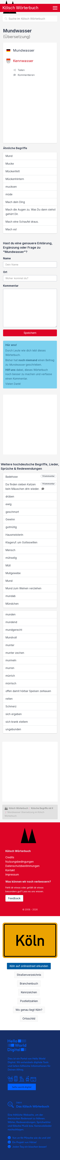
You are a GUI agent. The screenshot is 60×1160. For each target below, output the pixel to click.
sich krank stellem (17, 721)
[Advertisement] (30, 112)
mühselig (11, 557)
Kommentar (10, 285)
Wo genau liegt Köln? (29, 1009)
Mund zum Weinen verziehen (23, 588)
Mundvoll (11, 637)
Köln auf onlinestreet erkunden (29, 966)
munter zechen (15, 652)
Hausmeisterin (14, 534)
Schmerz (11, 706)
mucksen (11, 186)
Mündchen (12, 603)
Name (7, 258)
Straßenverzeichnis (29, 974)
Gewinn (10, 519)
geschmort (12, 511)
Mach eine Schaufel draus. (22, 221)
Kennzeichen (29, 992)
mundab (11, 596)
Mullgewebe (13, 573)
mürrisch (11, 683)
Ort (5, 272)
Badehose (30, 476)
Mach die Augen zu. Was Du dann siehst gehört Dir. (31, 212)
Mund (9, 156)
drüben (10, 496)
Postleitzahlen (29, 1001)
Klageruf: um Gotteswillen (21, 542)
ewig (9, 504)
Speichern (30, 332)
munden (11, 614)
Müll (8, 565)
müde (9, 194)
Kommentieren (26, 74)
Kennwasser (23, 61)
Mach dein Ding (15, 202)
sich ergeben (14, 714)
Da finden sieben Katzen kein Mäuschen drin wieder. (30, 486)
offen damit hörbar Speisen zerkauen (28, 691)
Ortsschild (28, 1018)
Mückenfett (13, 171)
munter (10, 645)
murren (10, 668)
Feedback (14, 898)
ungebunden (13, 729)
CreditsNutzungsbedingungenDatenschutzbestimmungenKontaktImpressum (22, 866)
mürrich (10, 675)
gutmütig (11, 527)
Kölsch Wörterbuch (20, 7)
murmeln (11, 660)
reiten (9, 698)
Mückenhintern (15, 179)
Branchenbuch (29, 983)
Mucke (10, 163)
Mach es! (11, 229)
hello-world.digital (21, 1087)
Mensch (10, 550)
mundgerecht (14, 629)
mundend (11, 622)
